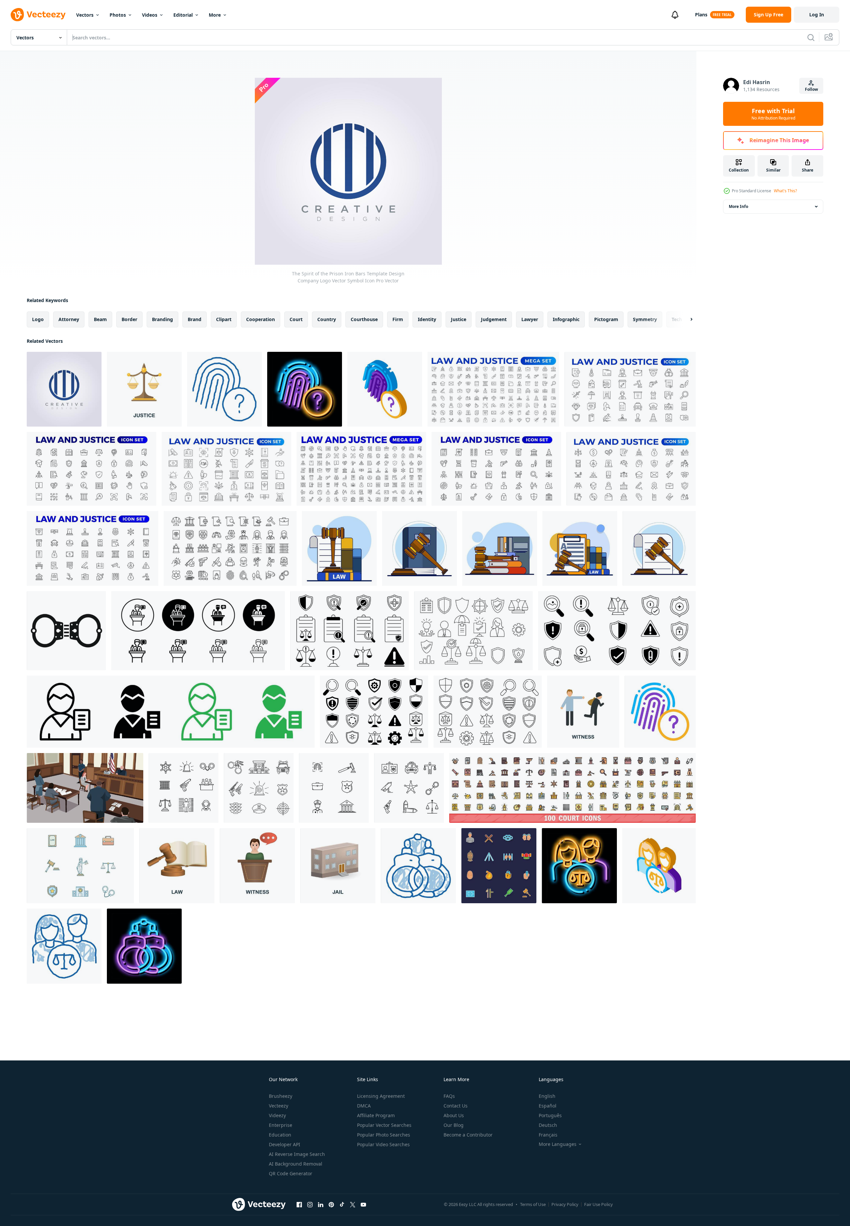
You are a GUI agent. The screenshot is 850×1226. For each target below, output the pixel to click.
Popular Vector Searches (384, 1125)
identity (427, 319)
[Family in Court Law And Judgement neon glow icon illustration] (579, 865)
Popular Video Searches (383, 1144)
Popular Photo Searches (383, 1135)
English (547, 1096)
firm (397, 319)
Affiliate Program (376, 1115)
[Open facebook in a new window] (299, 1204)
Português (550, 1115)
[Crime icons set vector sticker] (498, 865)
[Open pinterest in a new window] (331, 1204)
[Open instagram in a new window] (310, 1204)
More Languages (557, 1144)
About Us (454, 1115)
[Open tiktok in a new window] (342, 1204)
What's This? (785, 191)
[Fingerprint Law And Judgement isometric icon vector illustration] (384, 389)
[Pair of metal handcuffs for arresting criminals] (66, 630)
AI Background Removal (295, 1164)
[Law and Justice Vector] (80, 865)
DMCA (364, 1105)
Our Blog (454, 1125)
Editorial (183, 15)
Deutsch (548, 1125)
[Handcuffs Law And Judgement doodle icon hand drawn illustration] (418, 865)
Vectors (85, 15)
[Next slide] (685, 319)
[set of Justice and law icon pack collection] (349, 630)
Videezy (277, 1115)
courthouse (364, 319)
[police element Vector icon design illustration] (183, 788)
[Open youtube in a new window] (363, 1204)
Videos (149, 15)
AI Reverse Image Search (297, 1154)
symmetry (645, 319)
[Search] (811, 37)
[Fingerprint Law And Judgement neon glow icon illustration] (304, 389)
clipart (223, 319)
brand (194, 319)
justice (458, 319)
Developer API (284, 1144)
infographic (566, 319)
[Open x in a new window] (352, 1204)
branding (162, 319)
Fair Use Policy (598, 1204)
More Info (738, 206)
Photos (118, 15)
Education (280, 1135)
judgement (494, 319)
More (215, 15)
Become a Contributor (468, 1135)
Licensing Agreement (381, 1096)
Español (547, 1105)
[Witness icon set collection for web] (198, 630)
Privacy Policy (564, 1204)
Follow (811, 89)
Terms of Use (533, 1204)
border (129, 319)
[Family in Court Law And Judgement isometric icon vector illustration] (659, 865)
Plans (701, 14)
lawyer (529, 319)
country (326, 319)
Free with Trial (773, 114)
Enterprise (280, 1125)
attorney (68, 319)
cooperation (260, 319)
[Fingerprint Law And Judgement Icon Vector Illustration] (660, 712)
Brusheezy (280, 1096)
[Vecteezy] (38, 14)
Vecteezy (278, 1105)
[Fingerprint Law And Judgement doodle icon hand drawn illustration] (224, 389)
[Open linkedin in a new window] (320, 1204)
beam (100, 319)
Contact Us (456, 1105)
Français (548, 1135)
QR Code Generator (290, 1173)
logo (38, 319)
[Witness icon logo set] (171, 712)
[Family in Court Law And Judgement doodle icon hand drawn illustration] (64, 946)
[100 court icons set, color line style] (572, 788)
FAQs (449, 1096)
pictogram (606, 319)
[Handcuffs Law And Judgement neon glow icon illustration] (144, 946)
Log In (816, 14)
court (296, 319)
